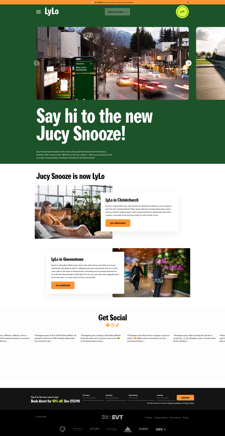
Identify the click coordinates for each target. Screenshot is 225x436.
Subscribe (185, 397)
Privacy (186, 417)
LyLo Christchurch (118, 223)
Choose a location (116, 11)
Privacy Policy (189, 403)
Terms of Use (175, 417)
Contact (148, 417)
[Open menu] (38, 12)
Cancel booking (160, 417)
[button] (188, 63)
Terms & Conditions (174, 403)
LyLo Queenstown (63, 285)
